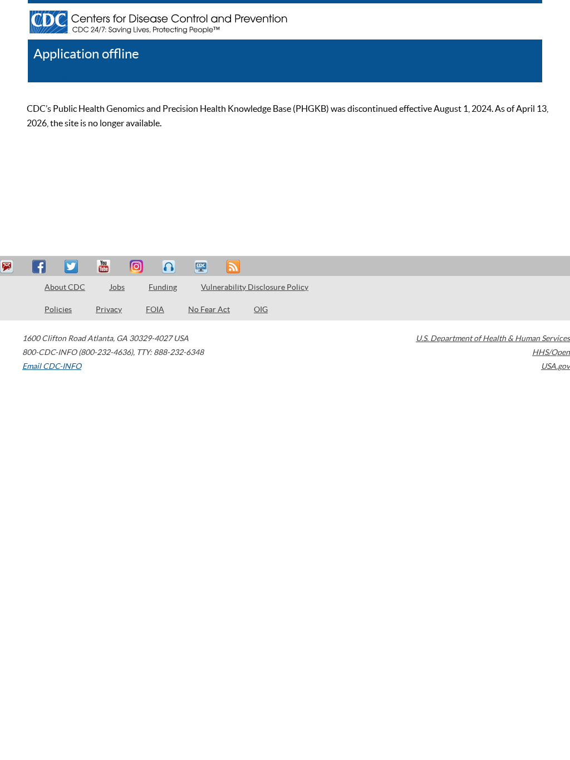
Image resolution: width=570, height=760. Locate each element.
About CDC (65, 287)
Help (36, 75)
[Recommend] (40, 267)
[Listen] (169, 267)
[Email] (8, 267)
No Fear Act (209, 309)
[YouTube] (105, 267)
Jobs (117, 287)
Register (67, 75)
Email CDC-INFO (51, 366)
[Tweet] (73, 267)
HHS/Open (551, 352)
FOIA (155, 309)
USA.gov (555, 366)
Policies (58, 309)
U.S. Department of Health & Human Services (493, 338)
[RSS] (234, 267)
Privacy (109, 309)
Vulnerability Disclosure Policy (254, 287)
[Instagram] (137, 267)
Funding (163, 287)
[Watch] (202, 267)
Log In (94, 75)
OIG (261, 309)
